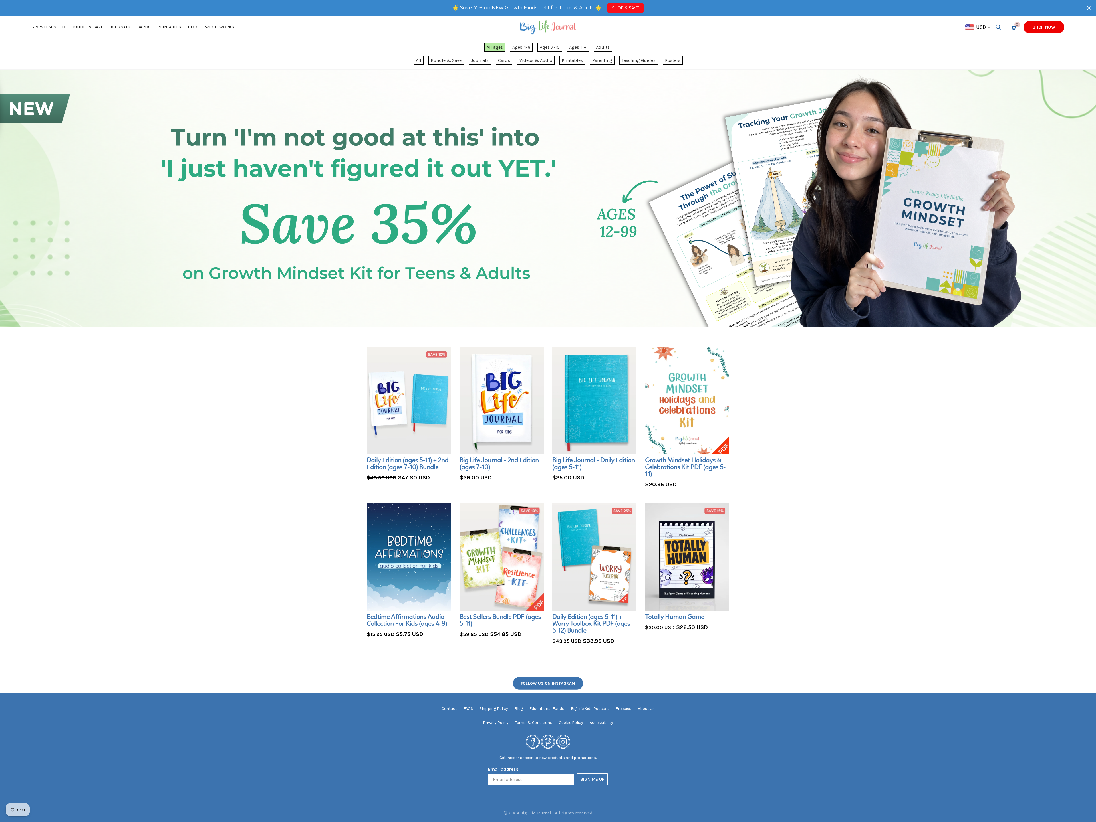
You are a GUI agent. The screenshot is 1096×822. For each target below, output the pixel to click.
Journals (120, 27)
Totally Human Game (674, 617)
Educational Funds (546, 708)
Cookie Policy (571, 722)
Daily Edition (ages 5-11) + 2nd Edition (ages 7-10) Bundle (407, 464)
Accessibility (601, 722)
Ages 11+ (578, 47)
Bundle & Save (446, 60)
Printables (169, 27)
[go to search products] (998, 27)
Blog (193, 27)
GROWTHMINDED (48, 27)
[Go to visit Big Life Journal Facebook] (533, 741)
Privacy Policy (496, 722)
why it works (219, 27)
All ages (495, 47)
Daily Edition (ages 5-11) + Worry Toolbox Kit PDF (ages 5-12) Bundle (591, 624)
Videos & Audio (535, 60)
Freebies (623, 708)
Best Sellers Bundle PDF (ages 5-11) (500, 620)
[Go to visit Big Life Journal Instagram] (563, 741)
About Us (646, 708)
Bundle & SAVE (87, 27)
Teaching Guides (639, 60)
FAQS (468, 708)
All (418, 60)
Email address (503, 769)
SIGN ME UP (592, 779)
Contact (449, 708)
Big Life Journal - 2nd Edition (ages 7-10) (499, 464)
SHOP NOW (1044, 27)
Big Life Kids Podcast (590, 708)
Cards (144, 27)
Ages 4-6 (521, 47)
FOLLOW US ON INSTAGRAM (548, 683)
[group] (408, 415)
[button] (1089, 8)
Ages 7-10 (550, 47)
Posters (672, 60)
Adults (603, 47)
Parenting (602, 60)
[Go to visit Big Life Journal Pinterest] (548, 741)
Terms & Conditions (533, 722)
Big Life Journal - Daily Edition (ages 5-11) (593, 464)
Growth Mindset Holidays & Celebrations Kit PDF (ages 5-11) (685, 467)
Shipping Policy (494, 708)
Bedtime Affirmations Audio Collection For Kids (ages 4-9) (407, 620)
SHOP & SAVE (625, 8)
